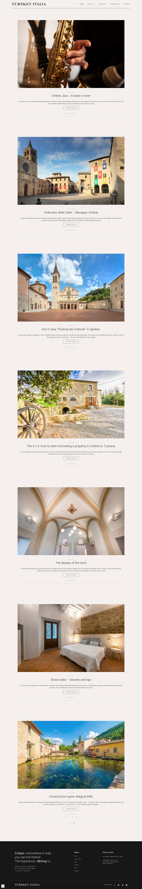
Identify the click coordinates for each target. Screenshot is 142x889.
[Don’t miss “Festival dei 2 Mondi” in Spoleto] (71, 288)
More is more (77, 859)
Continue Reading (71, 107)
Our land (72, 92)
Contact (76, 871)
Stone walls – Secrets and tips (71, 680)
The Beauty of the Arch (71, 563)
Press (75, 868)
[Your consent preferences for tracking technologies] (2, 886)
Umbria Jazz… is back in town (71, 96)
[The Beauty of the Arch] (71, 521)
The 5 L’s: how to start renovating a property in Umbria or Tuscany (71, 446)
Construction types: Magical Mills (71, 796)
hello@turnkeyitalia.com (113, 856)
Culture (71, 442)
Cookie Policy (26, 871)
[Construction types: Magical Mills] (71, 755)
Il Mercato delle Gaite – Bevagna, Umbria (71, 212)
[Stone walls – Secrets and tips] (71, 638)
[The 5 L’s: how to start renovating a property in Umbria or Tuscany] (71, 404)
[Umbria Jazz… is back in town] (71, 54)
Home (75, 856)
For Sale (76, 865)
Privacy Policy (18, 871)
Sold (75, 862)
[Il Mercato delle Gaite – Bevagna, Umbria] (71, 171)
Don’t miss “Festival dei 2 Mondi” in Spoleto (71, 329)
